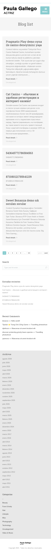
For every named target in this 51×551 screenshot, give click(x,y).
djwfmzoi (5, 328)
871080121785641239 (19, 176)
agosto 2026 (7, 359)
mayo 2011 (6, 483)
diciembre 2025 (8, 389)
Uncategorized (11, 82)
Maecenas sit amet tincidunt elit (23, 328)
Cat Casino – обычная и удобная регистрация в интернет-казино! (22, 98)
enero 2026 (6, 385)
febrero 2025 (7, 419)
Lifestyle (5, 514)
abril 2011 (6, 487)
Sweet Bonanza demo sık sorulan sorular (22, 202)
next (46, 253)
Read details (10, 79)
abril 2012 (6, 479)
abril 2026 (6, 374)
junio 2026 (6, 366)
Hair (3, 510)
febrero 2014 (7, 449)
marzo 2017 (6, 434)
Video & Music (7, 533)
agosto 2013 (7, 453)
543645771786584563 (19, 153)
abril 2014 (6, 442)
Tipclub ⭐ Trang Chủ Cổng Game (15, 325)
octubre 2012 (7, 468)
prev (40, 253)
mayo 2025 (6, 408)
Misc (4, 518)
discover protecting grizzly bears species (17, 332)
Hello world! (15, 321)
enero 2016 (6, 438)
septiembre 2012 (8, 472)
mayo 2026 (6, 370)
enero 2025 (6, 423)
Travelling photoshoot (39, 325)
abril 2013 (6, 461)
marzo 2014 (6, 445)
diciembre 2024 (8, 427)
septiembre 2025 (8, 400)
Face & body (7, 506)
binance (5, 321)
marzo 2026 (6, 378)
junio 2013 (6, 457)
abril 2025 (6, 412)
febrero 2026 (7, 381)
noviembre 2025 (8, 393)
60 (29, 253)
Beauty (5, 503)
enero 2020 (6, 430)
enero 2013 (6, 464)
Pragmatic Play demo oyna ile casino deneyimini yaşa (24, 43)
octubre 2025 (7, 396)
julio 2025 (6, 404)
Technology (6, 525)
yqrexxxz (5, 338)
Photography (7, 521)
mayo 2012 (6, 476)
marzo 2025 (6, 415)
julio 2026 (6, 362)
